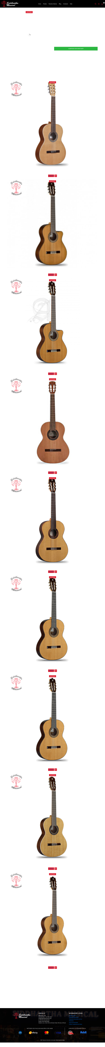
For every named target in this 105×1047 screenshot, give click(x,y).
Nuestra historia (53, 3)
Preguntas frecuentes (74, 1017)
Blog (60, 3)
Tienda (45, 3)
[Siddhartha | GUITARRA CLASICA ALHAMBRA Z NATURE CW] (52, 223)
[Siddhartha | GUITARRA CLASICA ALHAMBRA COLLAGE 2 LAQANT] (52, 421)
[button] (55, 176)
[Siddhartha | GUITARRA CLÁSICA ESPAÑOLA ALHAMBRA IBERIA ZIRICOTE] (52, 520)
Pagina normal (72, 1015)
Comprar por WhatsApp (76, 48)
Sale (71, 3)
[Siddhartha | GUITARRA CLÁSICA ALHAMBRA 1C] (52, 817)
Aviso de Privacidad (73, 1022)
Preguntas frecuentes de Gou (75, 1019)
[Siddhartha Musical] (9, 3)
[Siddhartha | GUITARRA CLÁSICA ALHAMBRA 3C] (52, 916)
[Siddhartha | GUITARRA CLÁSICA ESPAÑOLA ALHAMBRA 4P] (52, 718)
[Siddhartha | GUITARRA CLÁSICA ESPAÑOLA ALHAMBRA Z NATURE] (52, 124)
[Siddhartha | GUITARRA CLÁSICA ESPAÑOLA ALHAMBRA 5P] (52, 619)
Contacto (65, 3)
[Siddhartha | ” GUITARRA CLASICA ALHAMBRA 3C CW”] (52, 322)
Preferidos (71, 1020)
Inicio (39, 3)
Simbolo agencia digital (60, 1040)
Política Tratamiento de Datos (75, 1024)
